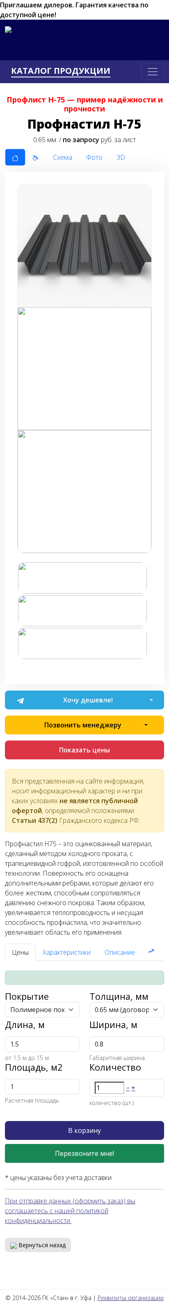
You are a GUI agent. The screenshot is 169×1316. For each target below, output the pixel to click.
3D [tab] (120, 157)
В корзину (84, 1130)
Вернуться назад (41, 1245)
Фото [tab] (94, 157)
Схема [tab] (62, 157)
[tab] (15, 157)
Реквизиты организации (131, 1298)
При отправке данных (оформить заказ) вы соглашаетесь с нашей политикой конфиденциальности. (70, 1210)
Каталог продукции (60, 71)
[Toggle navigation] (152, 71)
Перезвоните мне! (84, 1153)
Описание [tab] (120, 952)
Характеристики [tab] (67, 952)
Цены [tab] (20, 952)
